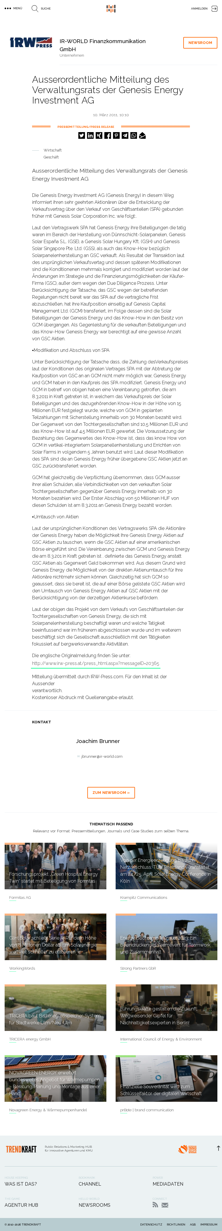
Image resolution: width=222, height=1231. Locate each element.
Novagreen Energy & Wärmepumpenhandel (48, 1110)
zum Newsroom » (111, 792)
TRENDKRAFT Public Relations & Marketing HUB (111, 9)
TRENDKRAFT (31, 1224)
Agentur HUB (21, 1205)
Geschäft (51, 157)
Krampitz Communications (143, 897)
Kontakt (165, 1205)
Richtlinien (176, 1224)
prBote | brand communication (147, 1110)
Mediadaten (168, 1184)
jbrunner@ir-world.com (102, 756)
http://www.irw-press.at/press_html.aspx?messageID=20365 (95, 663)
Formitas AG (20, 897)
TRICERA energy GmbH (30, 1039)
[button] (81, 135)
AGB (193, 1224)
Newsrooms (94, 1205)
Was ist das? (21, 1184)
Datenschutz (151, 1224)
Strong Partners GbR (138, 968)
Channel (90, 1184)
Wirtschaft (53, 150)
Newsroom (200, 42)
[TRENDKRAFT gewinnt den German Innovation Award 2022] (187, 1151)
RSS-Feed (155, 1204)
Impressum (208, 1224)
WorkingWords (22, 968)
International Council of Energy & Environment (161, 1039)
